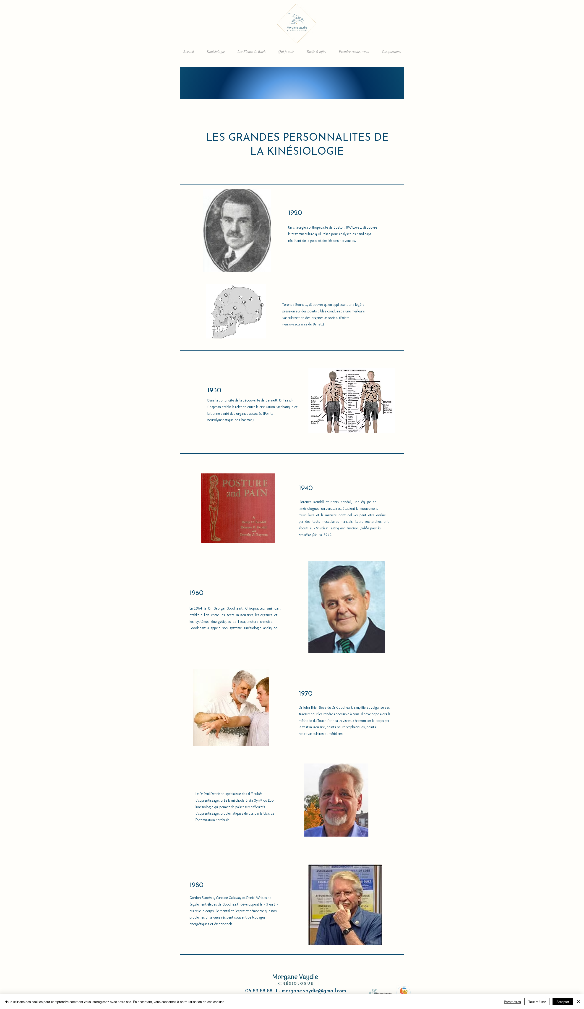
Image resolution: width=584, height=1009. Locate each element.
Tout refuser (537, 1001)
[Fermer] (578, 1001)
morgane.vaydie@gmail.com (314, 991)
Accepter (562, 1001)
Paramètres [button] (512, 1001)
